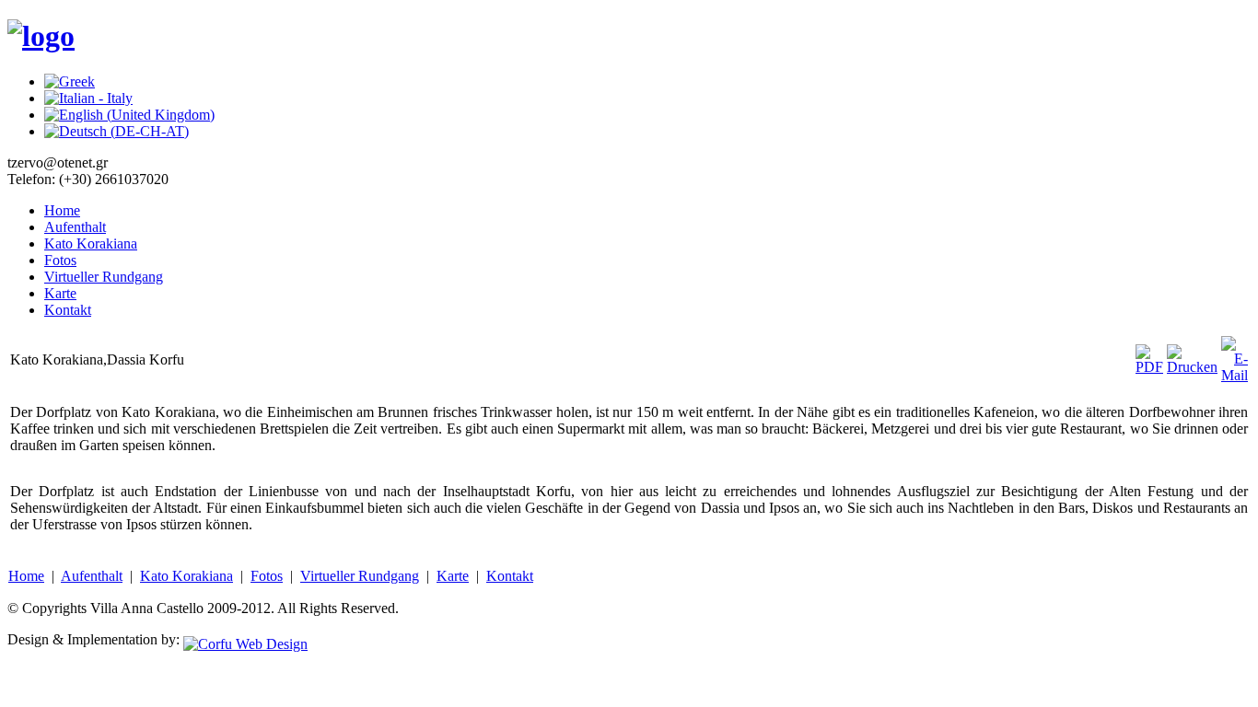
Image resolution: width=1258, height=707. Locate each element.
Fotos (60, 260)
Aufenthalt (75, 227)
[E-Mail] (1234, 375)
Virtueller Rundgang (103, 276)
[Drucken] (1192, 367)
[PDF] (1149, 367)
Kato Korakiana (90, 243)
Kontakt (67, 310)
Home (62, 210)
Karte (60, 293)
